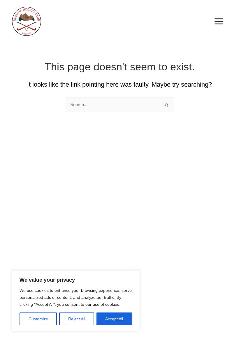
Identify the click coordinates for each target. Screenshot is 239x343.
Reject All (76, 319)
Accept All (114, 319)
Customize (38, 319)
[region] (76, 300)
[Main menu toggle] (218, 21)
